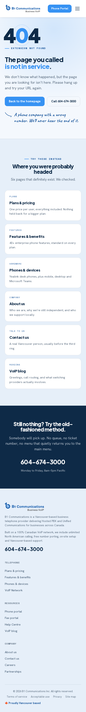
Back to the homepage (25, 101)
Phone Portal (59, 8)
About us (11, 652)
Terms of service (17, 696)
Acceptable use (40, 696)
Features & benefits (18, 577)
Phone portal (13, 611)
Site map (70, 696)
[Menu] (77, 8)
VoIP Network (14, 590)
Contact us (12, 658)
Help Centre (13, 624)
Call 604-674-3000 (63, 101)
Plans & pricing (14, 571)
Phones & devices (16, 584)
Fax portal (11, 618)
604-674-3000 (43, 462)
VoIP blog (11, 631)
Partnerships (13, 671)
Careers (10, 665)
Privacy (57, 696)
